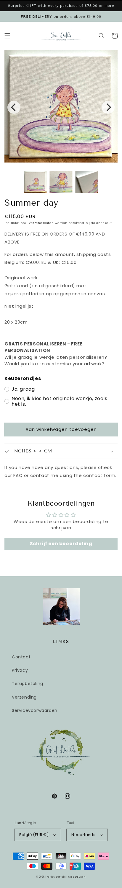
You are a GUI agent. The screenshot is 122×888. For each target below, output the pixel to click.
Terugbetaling (27, 683)
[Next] (108, 107)
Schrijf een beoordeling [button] (61, 543)
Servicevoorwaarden (34, 710)
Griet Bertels (56, 877)
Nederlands (83, 834)
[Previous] (13, 107)
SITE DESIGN (77, 877)
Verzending (24, 697)
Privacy (20, 670)
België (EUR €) (34, 834)
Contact (21, 657)
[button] (7, 35)
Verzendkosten (41, 223)
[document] (61, 107)
